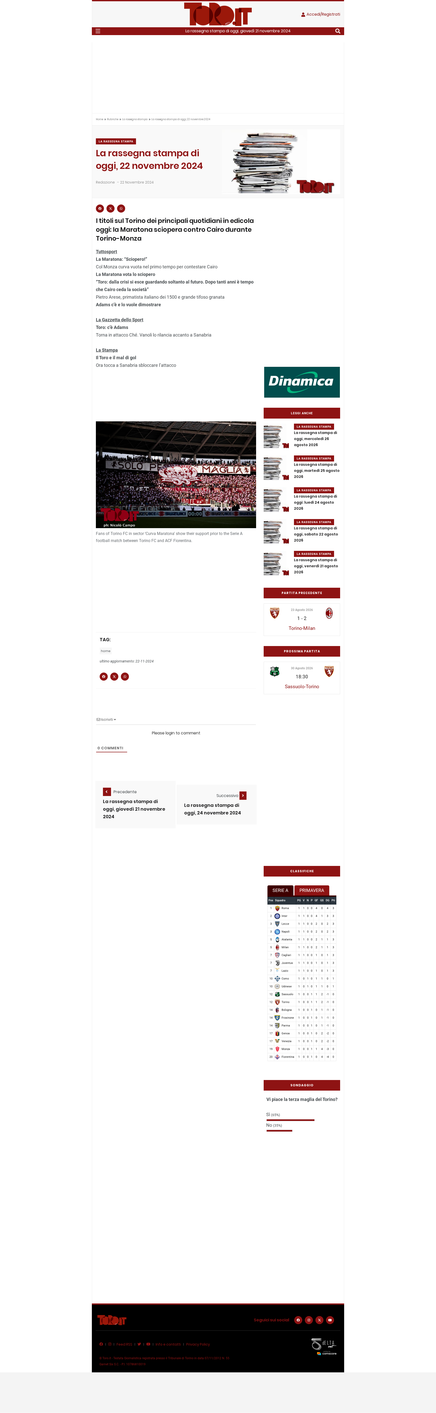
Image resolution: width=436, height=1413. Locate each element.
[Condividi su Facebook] (100, 208)
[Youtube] (330, 1320)
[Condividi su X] (110, 208)
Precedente (125, 792)
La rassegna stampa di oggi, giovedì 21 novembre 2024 (238, 31)
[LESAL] (302, 382)
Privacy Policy (198, 1344)
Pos (270, 900)
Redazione (105, 182)
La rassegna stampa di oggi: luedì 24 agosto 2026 (315, 502)
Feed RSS (124, 1344)
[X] (319, 1320)
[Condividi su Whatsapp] (121, 208)
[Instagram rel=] (309, 1320)
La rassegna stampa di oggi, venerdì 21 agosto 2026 (316, 566)
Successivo (227, 796)
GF (316, 900)
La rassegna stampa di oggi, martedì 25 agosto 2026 (317, 470)
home (106, 651)
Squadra (280, 900)
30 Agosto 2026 (302, 668)
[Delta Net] (324, 1346)
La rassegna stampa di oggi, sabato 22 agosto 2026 (316, 534)
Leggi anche (302, 413)
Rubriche (112, 119)
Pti (333, 900)
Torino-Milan (302, 628)
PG (299, 900)
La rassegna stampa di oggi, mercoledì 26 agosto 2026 (315, 438)
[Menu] (98, 31)
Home (99, 119)
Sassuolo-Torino (302, 686)
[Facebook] (298, 1320)
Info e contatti (168, 1344)
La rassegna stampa (135, 119)
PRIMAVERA (311, 890)
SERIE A (280, 890)
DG (327, 900)
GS (322, 900)
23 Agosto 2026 (302, 610)
